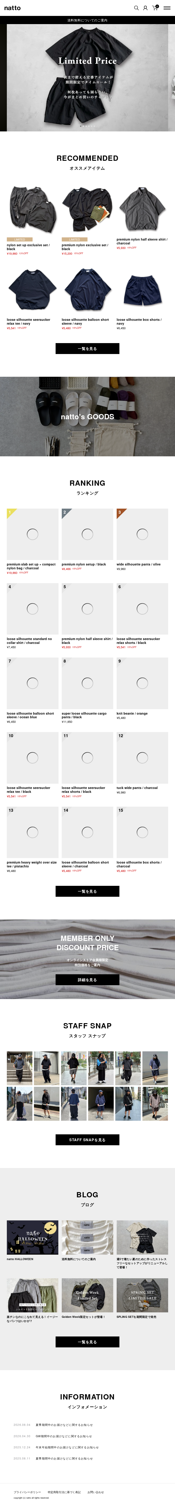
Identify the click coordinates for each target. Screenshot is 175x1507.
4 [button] (89, 127)
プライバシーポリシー (27, 1492)
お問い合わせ (96, 1492)
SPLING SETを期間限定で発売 (137, 1317)
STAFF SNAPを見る (87, 1139)
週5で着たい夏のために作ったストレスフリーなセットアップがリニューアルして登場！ (142, 1263)
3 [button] (86, 127)
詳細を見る (87, 979)
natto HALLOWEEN (20, 1259)
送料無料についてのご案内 (87, 20)
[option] (87, 77)
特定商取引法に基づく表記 (64, 1492)
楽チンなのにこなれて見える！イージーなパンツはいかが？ (32, 1319)
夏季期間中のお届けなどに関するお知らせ (64, 1425)
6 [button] (95, 127)
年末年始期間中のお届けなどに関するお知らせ (67, 1447)
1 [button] (81, 127)
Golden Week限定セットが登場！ (84, 1317)
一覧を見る (87, 348)
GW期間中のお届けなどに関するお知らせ (64, 1436)
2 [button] (84, 127)
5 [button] (92, 127)
